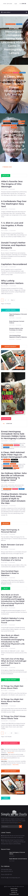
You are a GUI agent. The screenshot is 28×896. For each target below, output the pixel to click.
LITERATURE (9, 423)
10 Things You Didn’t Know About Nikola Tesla (13, 717)
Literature (19, 24)
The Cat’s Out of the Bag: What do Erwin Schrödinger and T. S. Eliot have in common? (13, 662)
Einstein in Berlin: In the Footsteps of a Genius (16, 329)
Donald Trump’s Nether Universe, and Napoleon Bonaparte (13, 245)
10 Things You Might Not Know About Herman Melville (12, 701)
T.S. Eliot (13, 125)
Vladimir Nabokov (22, 125)
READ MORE (11, 752)
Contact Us (14, 892)
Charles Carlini (6, 57)
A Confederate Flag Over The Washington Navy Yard (13, 204)
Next (12, 300)
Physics (21, 488)
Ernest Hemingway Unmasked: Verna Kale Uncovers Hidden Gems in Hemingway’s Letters (14, 40)
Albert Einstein (7, 488)
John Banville (7, 123)
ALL (4, 423)
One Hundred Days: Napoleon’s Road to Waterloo (18, 336)
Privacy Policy (14, 888)
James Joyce (22, 121)
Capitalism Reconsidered (14, 264)
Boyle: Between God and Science (16, 322)
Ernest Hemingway (10, 24)
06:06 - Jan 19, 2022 (7, 3)
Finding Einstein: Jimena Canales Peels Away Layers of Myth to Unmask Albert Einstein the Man (14, 498)
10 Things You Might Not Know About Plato (12, 687)
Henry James (14, 121)
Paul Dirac (21, 123)
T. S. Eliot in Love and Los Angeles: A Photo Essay (12, 225)
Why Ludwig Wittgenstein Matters (12, 281)
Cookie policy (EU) (14, 894)
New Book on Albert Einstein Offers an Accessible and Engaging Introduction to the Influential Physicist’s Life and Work (12, 640)
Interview (16, 72)
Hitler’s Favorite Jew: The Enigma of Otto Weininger (12, 184)
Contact (21, 3)
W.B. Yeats (14, 127)
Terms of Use (14, 890)
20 (11, 733)
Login (15, 3)
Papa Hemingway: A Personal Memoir (18, 314)
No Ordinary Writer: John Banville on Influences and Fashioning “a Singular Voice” (14, 140)
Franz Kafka (6, 121)
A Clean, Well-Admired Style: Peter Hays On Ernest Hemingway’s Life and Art (14, 85)
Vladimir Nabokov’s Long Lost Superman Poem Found (12, 620)
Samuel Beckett (5, 125)
